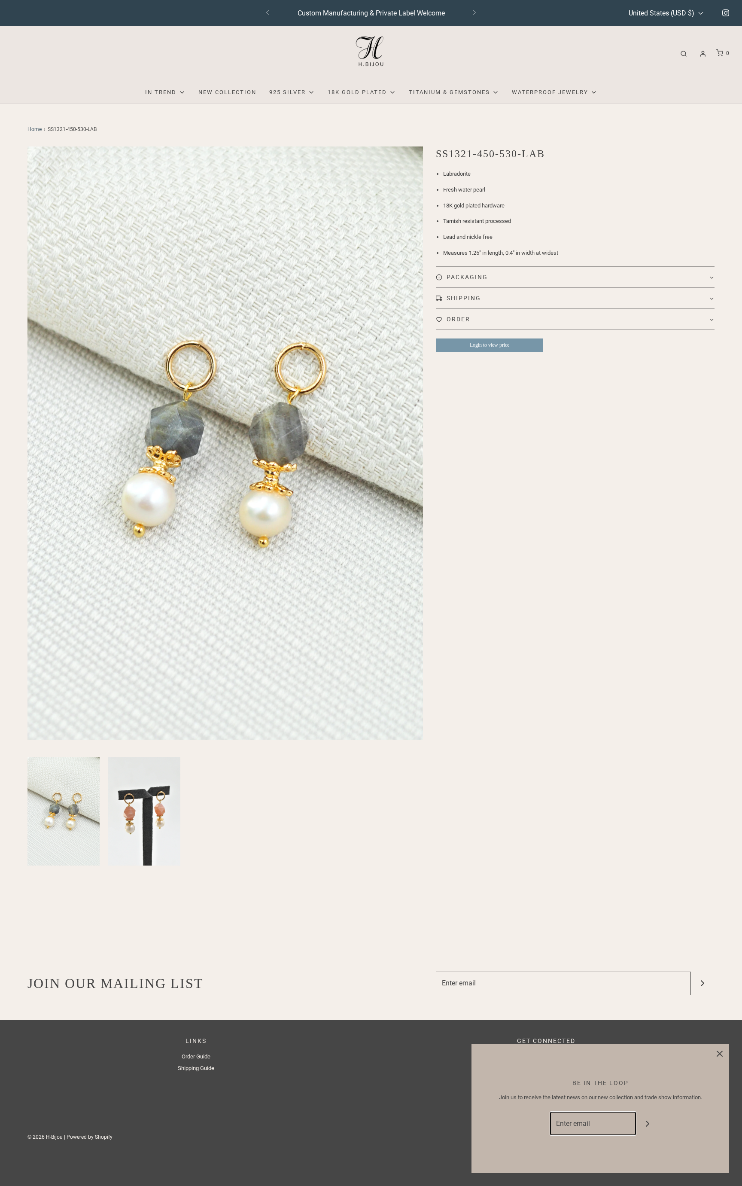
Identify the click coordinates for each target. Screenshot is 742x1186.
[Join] (703, 983)
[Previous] (267, 12)
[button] (63, 811)
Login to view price (489, 345)
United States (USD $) (662, 13)
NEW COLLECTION (227, 92)
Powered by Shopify (90, 1137)
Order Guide (196, 1056)
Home (34, 129)
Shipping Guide (196, 1068)
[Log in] (703, 53)
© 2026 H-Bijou (45, 1137)
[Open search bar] (683, 53)
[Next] (474, 12)
